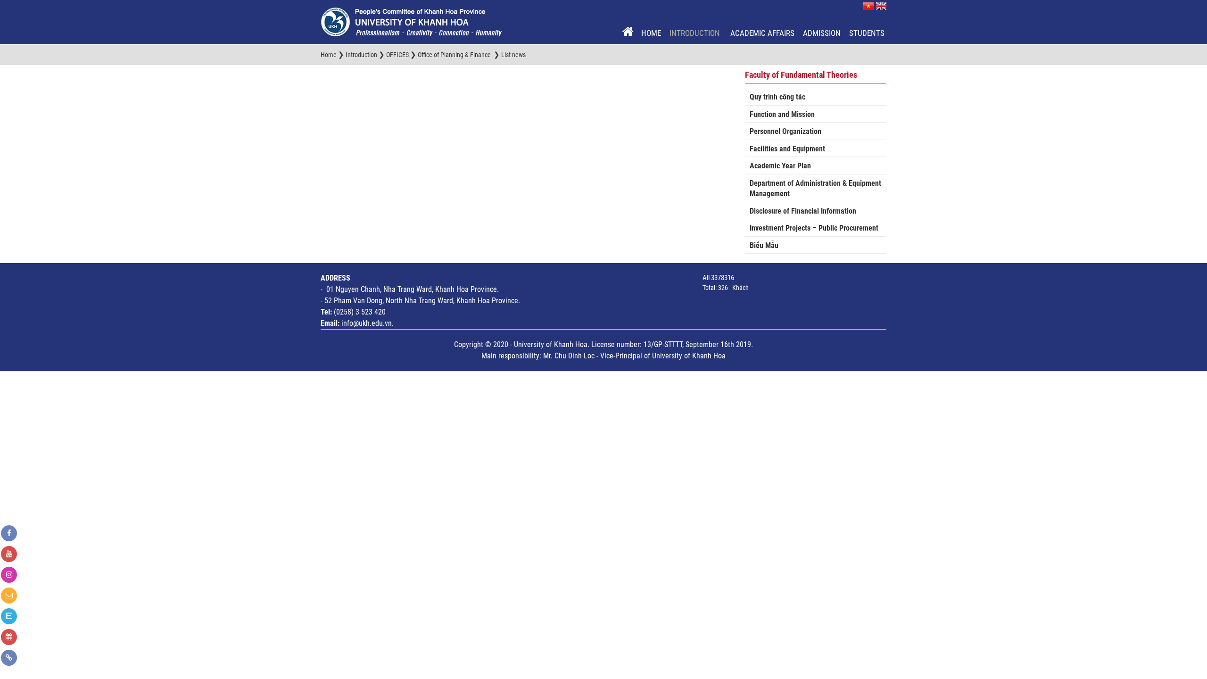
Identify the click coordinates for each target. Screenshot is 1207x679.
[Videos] (9, 554)
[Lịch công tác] (9, 637)
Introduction (696, 33)
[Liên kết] (9, 658)
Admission (822, 33)
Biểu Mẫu (764, 245)
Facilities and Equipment (787, 148)
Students (867, 33)
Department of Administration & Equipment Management (815, 189)
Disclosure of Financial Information (803, 211)
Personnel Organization (785, 131)
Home (651, 33)
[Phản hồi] (9, 596)
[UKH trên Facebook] (9, 533)
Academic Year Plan (780, 165)
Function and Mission (782, 114)
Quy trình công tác (777, 96)
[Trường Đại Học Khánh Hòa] (411, 21)
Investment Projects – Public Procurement (814, 228)
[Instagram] (9, 575)
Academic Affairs (762, 33)
